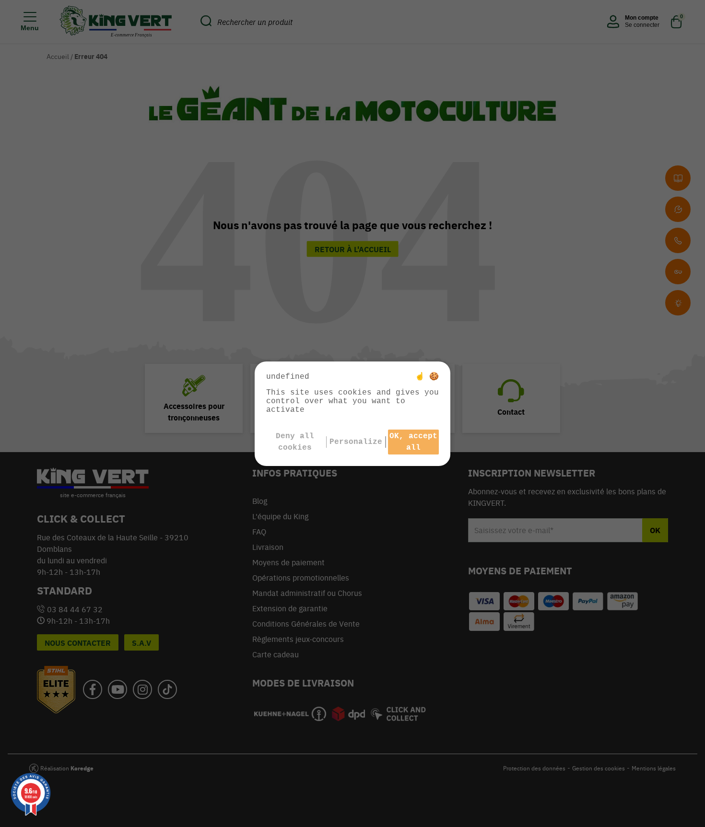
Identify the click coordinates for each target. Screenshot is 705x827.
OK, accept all (413, 442)
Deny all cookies (295, 442)
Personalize (355, 442)
